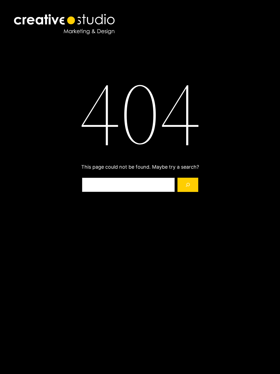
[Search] (187, 185)
